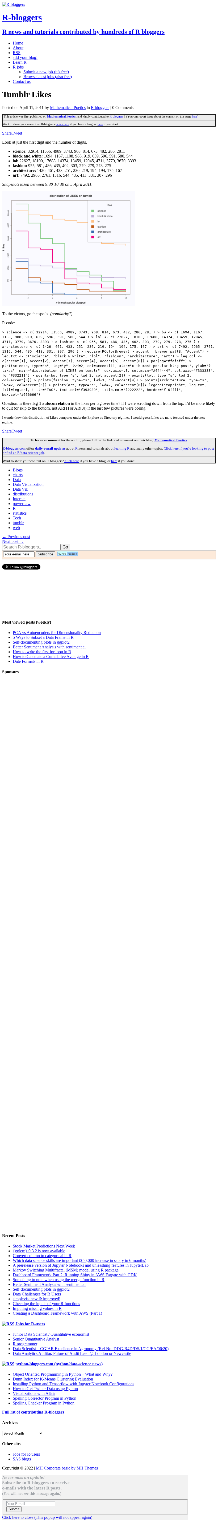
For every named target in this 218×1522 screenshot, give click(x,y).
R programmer (25, 1344)
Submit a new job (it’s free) (46, 72)
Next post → (13, 541)
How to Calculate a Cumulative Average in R (51, 656)
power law (22, 503)
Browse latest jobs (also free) (47, 76)
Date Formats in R (28, 661)
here (194, 116)
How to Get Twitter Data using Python (45, 1388)
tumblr (18, 522)
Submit (14, 1509)
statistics (20, 513)
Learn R (20, 62)
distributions (23, 494)
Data (17, 479)
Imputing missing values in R (37, 1308)
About (18, 48)
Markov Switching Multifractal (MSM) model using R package (66, 1270)
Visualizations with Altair (34, 1393)
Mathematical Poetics (68, 107)
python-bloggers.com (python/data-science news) (59, 1364)
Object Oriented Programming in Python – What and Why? (62, 1374)
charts (18, 475)
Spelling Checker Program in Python (43, 1403)
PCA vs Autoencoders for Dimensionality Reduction (57, 632)
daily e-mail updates (50, 448)
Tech (17, 518)
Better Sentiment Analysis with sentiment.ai (49, 647)
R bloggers (100, 107)
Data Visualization (28, 484)
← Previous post (16, 536)
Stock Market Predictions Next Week (44, 1246)
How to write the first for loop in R (42, 651)
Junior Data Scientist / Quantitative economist (51, 1334)
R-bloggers (117, 116)
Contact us (22, 81)
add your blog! (25, 57)
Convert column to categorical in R (42, 1255)
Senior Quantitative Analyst (36, 1339)
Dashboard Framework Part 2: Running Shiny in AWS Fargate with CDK (75, 1275)
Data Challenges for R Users (37, 1294)
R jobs (18, 67)
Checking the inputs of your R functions (46, 1303)
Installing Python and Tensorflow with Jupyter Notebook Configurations (73, 1384)
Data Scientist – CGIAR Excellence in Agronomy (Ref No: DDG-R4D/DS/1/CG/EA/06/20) (91, 1348)
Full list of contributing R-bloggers (33, 1412)
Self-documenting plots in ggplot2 (41, 642)
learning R (121, 448)
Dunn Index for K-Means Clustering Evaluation (53, 1379)
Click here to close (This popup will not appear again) (47, 1517)
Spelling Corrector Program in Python (44, 1398)
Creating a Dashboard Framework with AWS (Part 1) (57, 1313)
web (16, 527)
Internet (19, 498)
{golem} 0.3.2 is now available (39, 1251)
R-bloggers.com (14, 448)
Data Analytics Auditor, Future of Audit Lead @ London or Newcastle (72, 1353)
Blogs (18, 470)
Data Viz (20, 489)
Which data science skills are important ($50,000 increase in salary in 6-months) (79, 1260)
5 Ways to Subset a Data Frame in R (43, 637)
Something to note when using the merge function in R (58, 1279)
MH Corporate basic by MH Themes (67, 1468)
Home (18, 43)
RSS (16, 52)
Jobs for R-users (30, 1324)
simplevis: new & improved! (36, 1299)
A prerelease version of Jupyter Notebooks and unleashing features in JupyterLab (81, 1265)
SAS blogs (22, 1459)
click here (62, 124)
